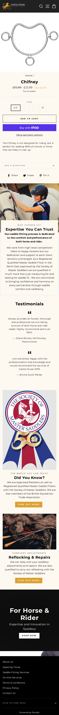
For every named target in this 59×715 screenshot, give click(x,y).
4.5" (16, 107)
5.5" (34, 107)
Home (28, 75)
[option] (29, 623)
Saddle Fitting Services (16, 672)
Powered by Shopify (29, 712)
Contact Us (9, 693)
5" (25, 107)
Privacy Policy (11, 688)
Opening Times (11, 667)
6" (43, 107)
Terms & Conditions (14, 682)
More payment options (29, 135)
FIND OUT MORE (29, 504)
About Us (8, 662)
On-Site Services (12, 677)
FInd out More (29, 580)
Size (29, 102)
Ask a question (15, 165)
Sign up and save (14, 703)
